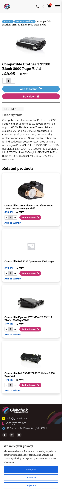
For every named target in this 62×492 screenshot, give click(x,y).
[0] (49, 7)
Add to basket (28, 89)
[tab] (12, 109)
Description (12, 109)
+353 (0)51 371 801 (16, 423)
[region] (31, 466)
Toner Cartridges (25, 21)
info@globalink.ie (17, 418)
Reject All (31, 485)
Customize (31, 477)
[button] (13, 222)
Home (8, 21)
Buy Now (29, 96)
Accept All (31, 469)
